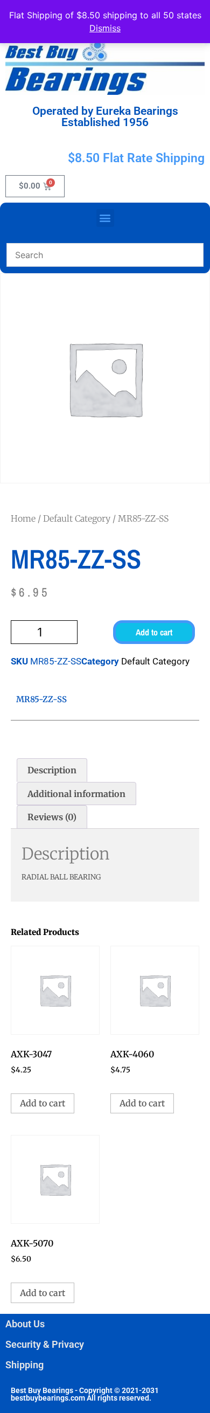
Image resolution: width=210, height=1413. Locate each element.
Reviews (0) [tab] (51, 817)
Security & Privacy (44, 1344)
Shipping (24, 1364)
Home (23, 518)
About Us (25, 1323)
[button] (105, 218)
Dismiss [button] (105, 28)
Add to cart (154, 632)
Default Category (76, 518)
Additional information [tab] (76, 793)
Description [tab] (51, 770)
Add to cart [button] (42, 1103)
